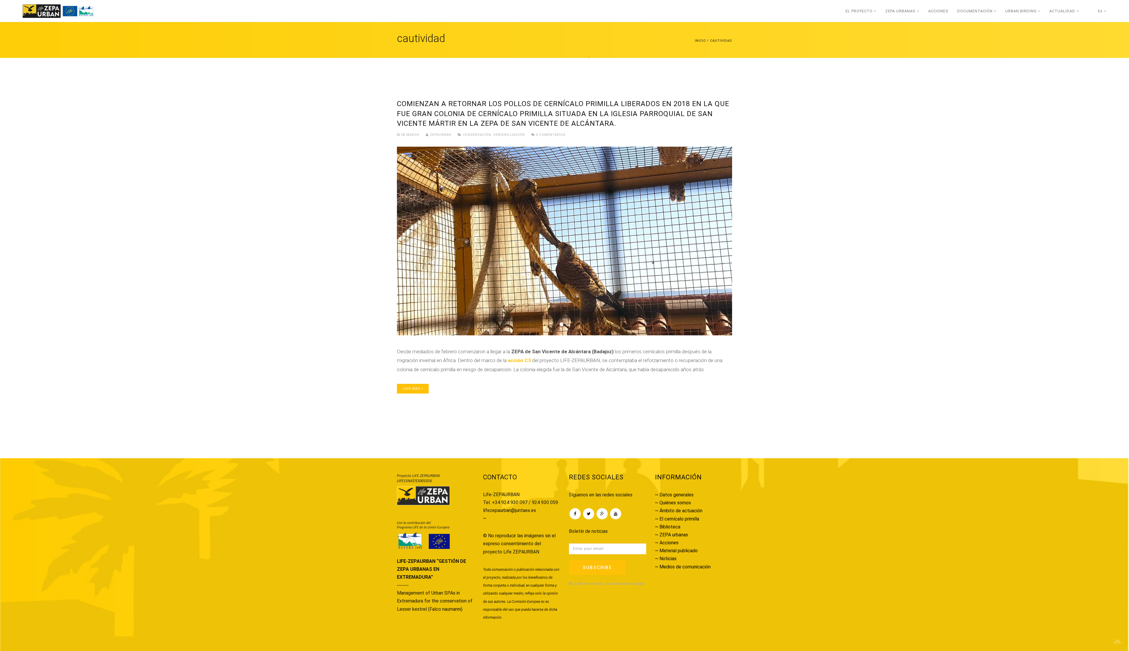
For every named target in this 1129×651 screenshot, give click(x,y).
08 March (410, 135)
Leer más (412, 389)
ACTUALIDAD (1062, 11)
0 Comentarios (550, 135)
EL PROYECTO (860, 11)
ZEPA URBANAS (901, 11)
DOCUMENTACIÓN (975, 11)
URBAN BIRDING (1021, 11)
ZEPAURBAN (440, 135)
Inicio (700, 41)
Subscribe (597, 567)
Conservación (477, 135)
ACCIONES (938, 11)
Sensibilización (509, 135)
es (1101, 11)
